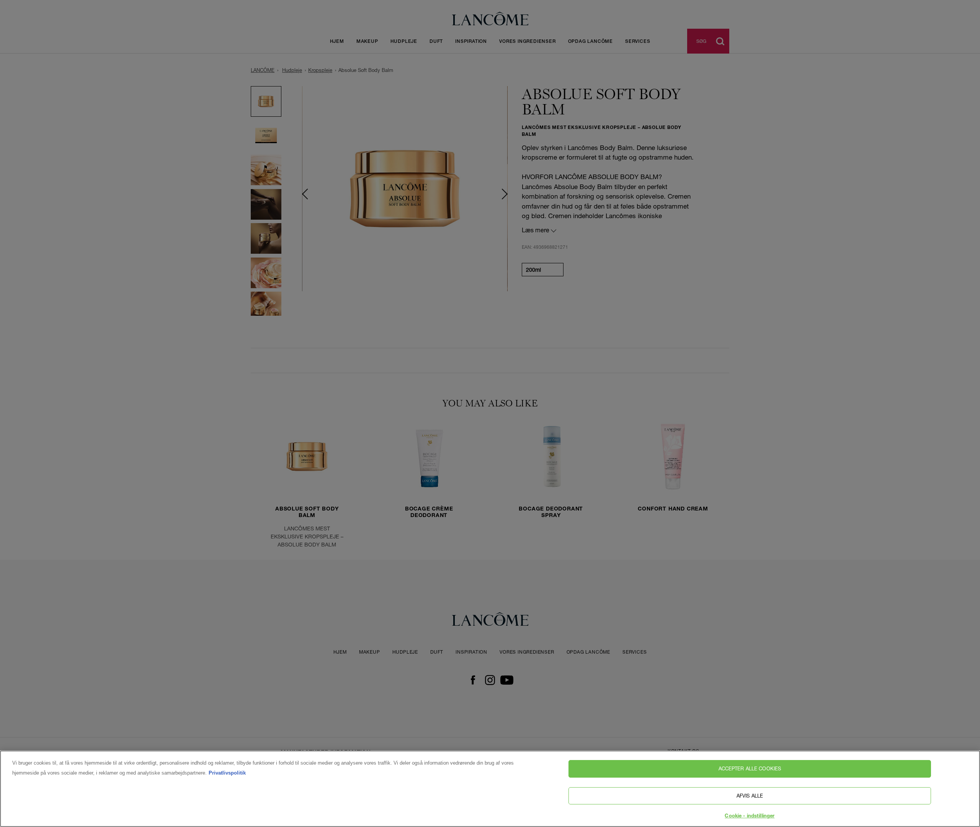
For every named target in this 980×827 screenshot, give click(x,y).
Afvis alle (750, 796)
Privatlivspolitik (227, 773)
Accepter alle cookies (750, 768)
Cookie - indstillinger (749, 816)
